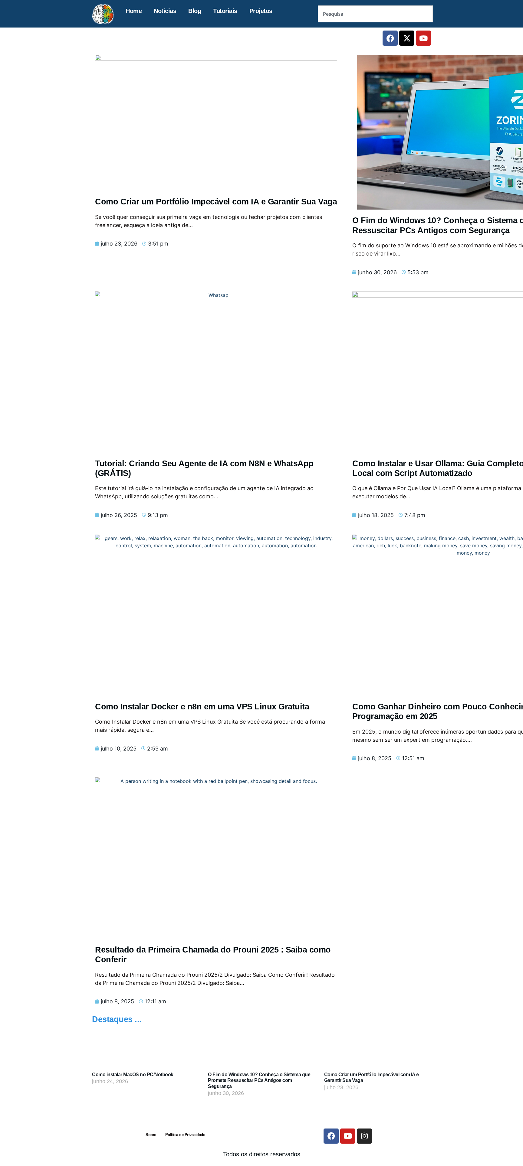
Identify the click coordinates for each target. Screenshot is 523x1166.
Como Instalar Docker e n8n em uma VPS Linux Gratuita (202, 706)
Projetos (260, 11)
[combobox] (375, 13)
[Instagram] (364, 1136)
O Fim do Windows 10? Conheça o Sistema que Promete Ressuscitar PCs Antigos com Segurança (259, 1080)
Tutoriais (225, 11)
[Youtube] (423, 38)
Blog (194, 11)
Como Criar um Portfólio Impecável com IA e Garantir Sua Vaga (216, 201)
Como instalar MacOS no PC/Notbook (132, 1074)
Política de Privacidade (185, 1134)
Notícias (165, 11)
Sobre (151, 1134)
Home (134, 11)
